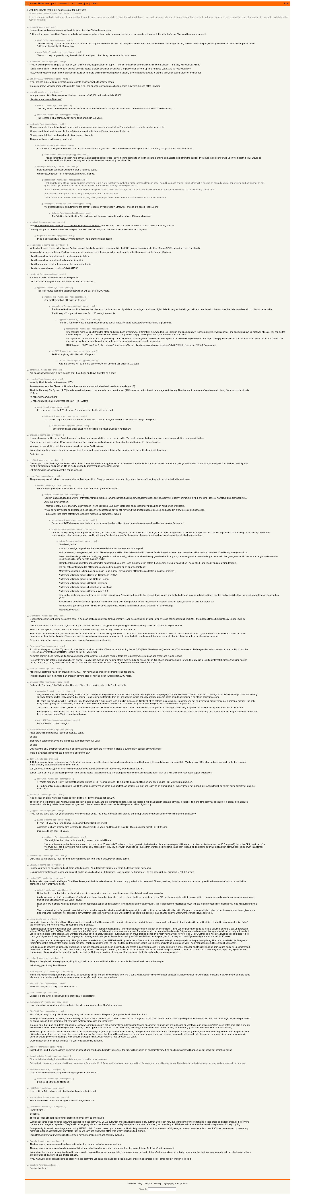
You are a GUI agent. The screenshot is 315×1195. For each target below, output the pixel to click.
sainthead (34, 1069)
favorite (66, 13)
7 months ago (47, 13)
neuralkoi (34, 379)
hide (55, 13)
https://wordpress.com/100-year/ (45, 99)
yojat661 (33, 865)
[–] (56, 27)
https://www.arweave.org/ (45, 397)
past (53, 3)
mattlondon (49, 837)
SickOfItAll (34, 1011)
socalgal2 (34, 222)
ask (73, 3)
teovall (33, 92)
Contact (184, 1183)
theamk (40, 105)
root (72, 155)
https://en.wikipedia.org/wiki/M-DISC (59, 974)
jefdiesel (33, 1047)
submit (94, 3)
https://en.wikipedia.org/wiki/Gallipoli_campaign (84, 583)
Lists (146, 1183)
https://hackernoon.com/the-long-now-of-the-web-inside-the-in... (61, 264)
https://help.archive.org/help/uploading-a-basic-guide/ (56, 260)
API (150, 1183)
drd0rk (62, 360)
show (79, 3)
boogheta (34, 1165)
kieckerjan (34, 983)
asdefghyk (34, 274)
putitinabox (42, 691)
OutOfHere (35, 616)
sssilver (33, 669)
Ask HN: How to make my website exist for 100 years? (58, 10)
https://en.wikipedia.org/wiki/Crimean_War (81, 591)
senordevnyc (57, 520)
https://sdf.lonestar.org (40, 672)
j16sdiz (40, 820)
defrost (47, 495)
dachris (33, 958)
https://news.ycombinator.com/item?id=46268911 (159, 345)
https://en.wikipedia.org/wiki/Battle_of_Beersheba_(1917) (89, 575)
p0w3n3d (41, 40)
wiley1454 (41, 720)
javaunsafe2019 (37, 682)
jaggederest (49, 180)
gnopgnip (34, 810)
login (286, 3)
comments (63, 3)
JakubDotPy (35, 855)
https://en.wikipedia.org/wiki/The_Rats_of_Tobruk (85, 579)
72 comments (76, 13)
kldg (32, 919)
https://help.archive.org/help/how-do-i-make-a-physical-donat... (61, 256)
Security (157, 1183)
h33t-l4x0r (48, 416)
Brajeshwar (42, 235)
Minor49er (34, 795)
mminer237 (35, 878)
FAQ (140, 1183)
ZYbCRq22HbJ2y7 (38, 971)
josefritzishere (36, 1097)
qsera (39, 407)
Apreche (33, 1141)
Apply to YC (174, 1183)
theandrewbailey (37, 1056)
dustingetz (34, 124)
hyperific (41, 287)
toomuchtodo (50, 155)
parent (62, 40)
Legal (165, 1183)
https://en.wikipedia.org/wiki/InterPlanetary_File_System (60, 401)
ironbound (34, 370)
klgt (40, 13)
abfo (32, 993)
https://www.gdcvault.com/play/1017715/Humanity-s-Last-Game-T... (67, 225)
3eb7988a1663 (36, 79)
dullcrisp (40, 166)
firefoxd (33, 27)
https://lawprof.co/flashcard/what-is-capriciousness (57, 470)
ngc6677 (55, 351)
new (47, 3)
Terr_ (32, 759)
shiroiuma (41, 115)
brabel (54, 425)
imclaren (33, 435)
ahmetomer (35, 61)
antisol (40, 890)
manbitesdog (50, 297)
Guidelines (131, 1183)
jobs (86, 3)
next (53, 27)
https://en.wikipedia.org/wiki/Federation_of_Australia (86, 587)
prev (72, 52)
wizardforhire (43, 52)
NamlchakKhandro (38, 729)
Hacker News (37, 3)
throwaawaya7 (36, 1002)
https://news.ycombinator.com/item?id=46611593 (54, 268)
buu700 (33, 460)
